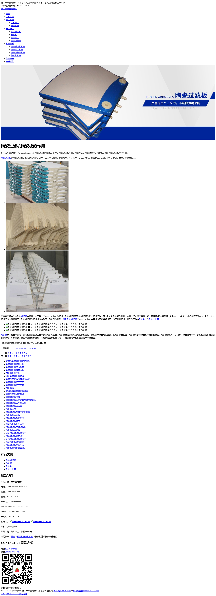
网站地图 (23, 594)
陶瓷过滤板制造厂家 (15, 445)
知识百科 (10, 44)
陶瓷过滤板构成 (13, 421)
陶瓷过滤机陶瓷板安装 (18, 353)
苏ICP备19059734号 (62, 591)
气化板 (14, 35)
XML (8, 594)
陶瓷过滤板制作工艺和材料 (18, 412)
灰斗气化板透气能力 (15, 442)
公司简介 (10, 17)
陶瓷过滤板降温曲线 (15, 364)
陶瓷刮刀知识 (17, 50)
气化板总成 (11, 409)
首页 (8, 14)
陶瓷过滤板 (16, 32)
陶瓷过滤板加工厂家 (15, 385)
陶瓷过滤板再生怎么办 (16, 403)
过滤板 (24, 316)
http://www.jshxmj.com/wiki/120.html (26, 348)
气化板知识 (16, 55)
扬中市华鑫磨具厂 (9, 9)
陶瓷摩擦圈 (16, 41)
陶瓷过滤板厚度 (13, 397)
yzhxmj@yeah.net (12, 552)
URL (3, 594)
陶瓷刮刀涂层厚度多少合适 (18, 379)
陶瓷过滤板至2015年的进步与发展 (21, 400)
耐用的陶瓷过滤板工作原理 (20, 356)
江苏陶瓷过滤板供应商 (16, 439)
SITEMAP (14, 594)
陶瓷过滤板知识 (18, 47)
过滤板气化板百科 (25, 537)
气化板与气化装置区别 (16, 448)
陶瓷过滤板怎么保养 (15, 367)
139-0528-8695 (11, 549)
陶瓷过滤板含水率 (14, 406)
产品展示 (10, 29)
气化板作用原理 (13, 373)
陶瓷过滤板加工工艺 (15, 382)
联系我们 (10, 61)
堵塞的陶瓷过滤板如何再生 (18, 361)
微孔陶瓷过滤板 (70, 319)
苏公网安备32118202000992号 (86, 591)
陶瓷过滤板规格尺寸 (15, 418)
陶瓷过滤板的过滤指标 (16, 427)
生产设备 (10, 58)
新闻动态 (10, 20)
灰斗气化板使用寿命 (15, 424)
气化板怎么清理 (13, 415)
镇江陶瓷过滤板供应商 (16, 433)
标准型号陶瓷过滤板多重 (17, 391)
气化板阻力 (11, 388)
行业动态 (15, 26)
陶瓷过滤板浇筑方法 (15, 370)
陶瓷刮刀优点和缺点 (15, 394)
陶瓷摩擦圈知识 (18, 52)
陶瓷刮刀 (15, 38)
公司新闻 (15, 23)
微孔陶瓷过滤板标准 (15, 376)
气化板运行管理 (13, 430)
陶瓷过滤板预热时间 (15, 436)
